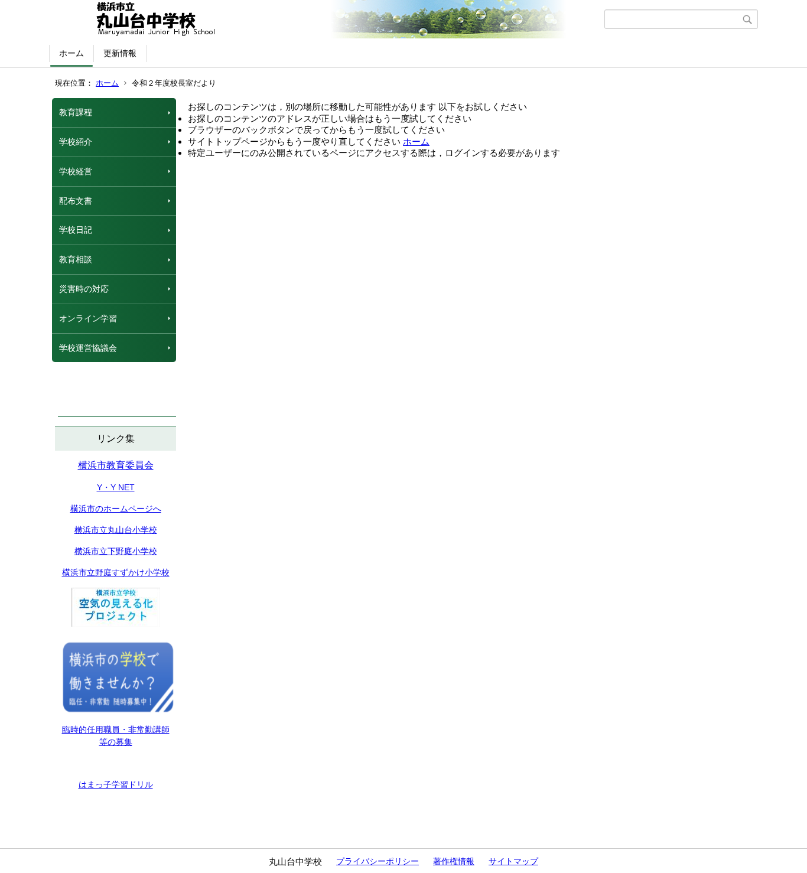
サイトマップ (513, 861)
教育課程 (75, 112)
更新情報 (119, 53)
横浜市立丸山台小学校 (115, 530)
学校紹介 (75, 141)
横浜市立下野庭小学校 (115, 551)
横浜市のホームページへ (115, 508)
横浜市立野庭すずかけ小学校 (116, 572)
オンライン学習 (88, 318)
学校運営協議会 (88, 348)
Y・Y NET (116, 487)
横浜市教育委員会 (116, 465)
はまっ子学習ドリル (116, 784)
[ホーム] (328, 19)
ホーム (71, 53)
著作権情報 (453, 861)
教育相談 (75, 259)
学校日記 (75, 229)
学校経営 (75, 171)
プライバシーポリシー (377, 861)
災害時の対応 (84, 289)
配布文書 (75, 201)
